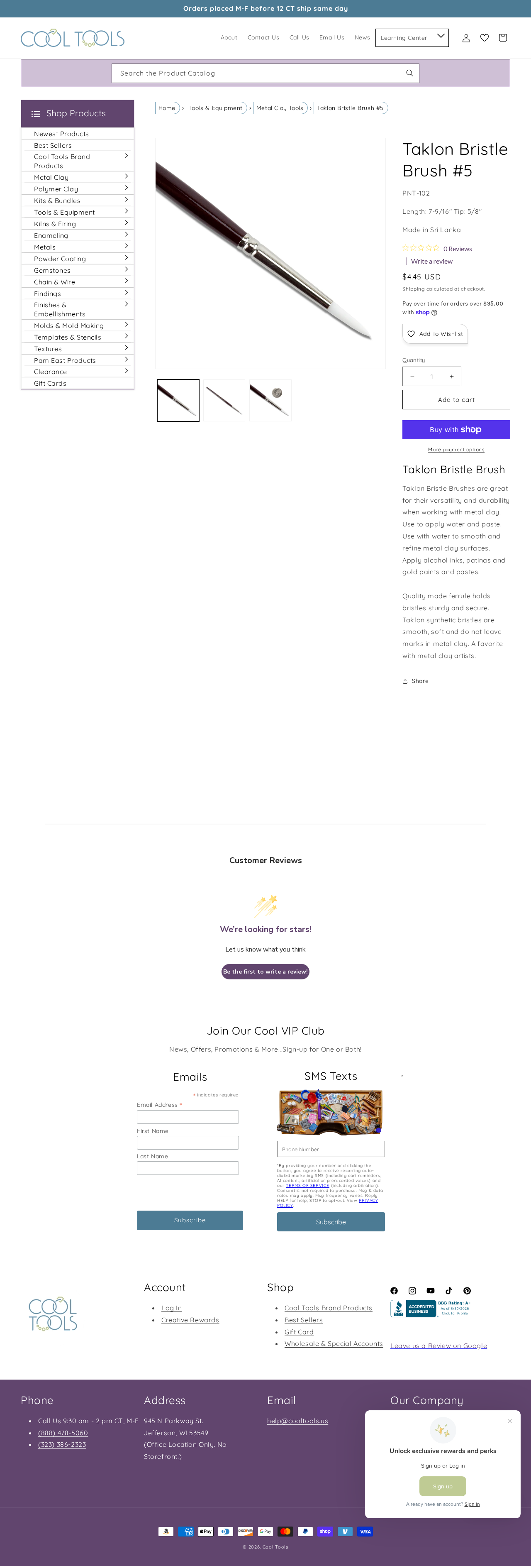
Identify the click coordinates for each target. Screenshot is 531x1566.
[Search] (410, 73)
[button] (440, 34)
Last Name (152, 1156)
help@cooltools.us (297, 1421)
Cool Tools (275, 1547)
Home (166, 108)
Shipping (413, 289)
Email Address (160, 1104)
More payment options (456, 449)
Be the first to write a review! (265, 972)
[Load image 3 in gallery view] (270, 400)
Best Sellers (304, 1319)
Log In (171, 1307)
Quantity (413, 360)
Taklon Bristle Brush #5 (350, 108)
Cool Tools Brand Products (329, 1307)
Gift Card (299, 1331)
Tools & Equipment (216, 108)
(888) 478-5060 (63, 1433)
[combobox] (265, 73)
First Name (153, 1131)
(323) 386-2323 (62, 1444)
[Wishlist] (484, 38)
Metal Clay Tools (280, 108)
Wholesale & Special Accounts (334, 1343)
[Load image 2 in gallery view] (224, 400)
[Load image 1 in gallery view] (178, 400)
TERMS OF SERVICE (307, 1185)
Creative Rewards (190, 1319)
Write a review (432, 261)
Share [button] (420, 681)
